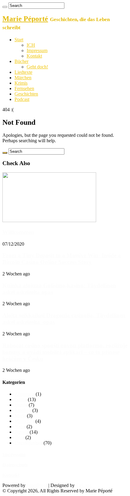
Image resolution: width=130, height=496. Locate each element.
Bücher (21, 61)
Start (19, 39)
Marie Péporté (25, 19)
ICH (31, 45)
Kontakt (34, 55)
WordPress (37, 485)
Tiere (19, 437)
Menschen (24, 421)
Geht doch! (37, 66)
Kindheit (23, 410)
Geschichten (26, 93)
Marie (20, 415)
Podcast (22, 99)
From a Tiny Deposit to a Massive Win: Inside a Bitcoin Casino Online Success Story (61, 258)
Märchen (23, 77)
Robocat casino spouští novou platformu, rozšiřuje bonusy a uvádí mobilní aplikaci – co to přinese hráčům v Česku (64, 352)
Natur (20, 426)
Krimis (21, 83)
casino (21, 399)
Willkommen (18, 232)
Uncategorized (28, 442)
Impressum (37, 50)
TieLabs (83, 485)
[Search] (4, 7)
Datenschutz (15, 464)
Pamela (21, 432)
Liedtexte (23, 72)
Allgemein (24, 394)
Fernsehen (24, 88)
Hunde (21, 404)
